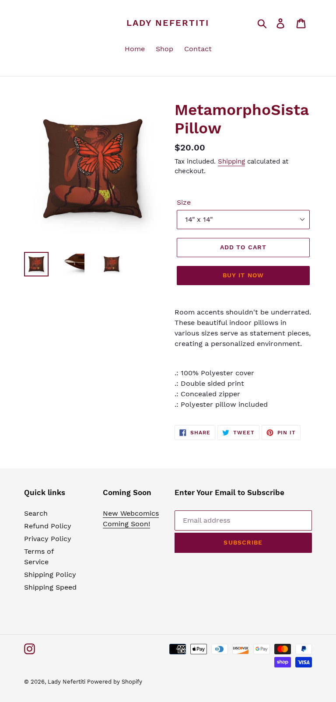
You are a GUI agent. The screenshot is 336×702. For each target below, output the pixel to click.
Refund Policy (47, 526)
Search (36, 513)
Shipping (231, 161)
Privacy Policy (47, 538)
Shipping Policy (50, 574)
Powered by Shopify (114, 681)
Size (184, 202)
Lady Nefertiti (167, 22)
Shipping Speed (50, 587)
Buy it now (243, 275)
